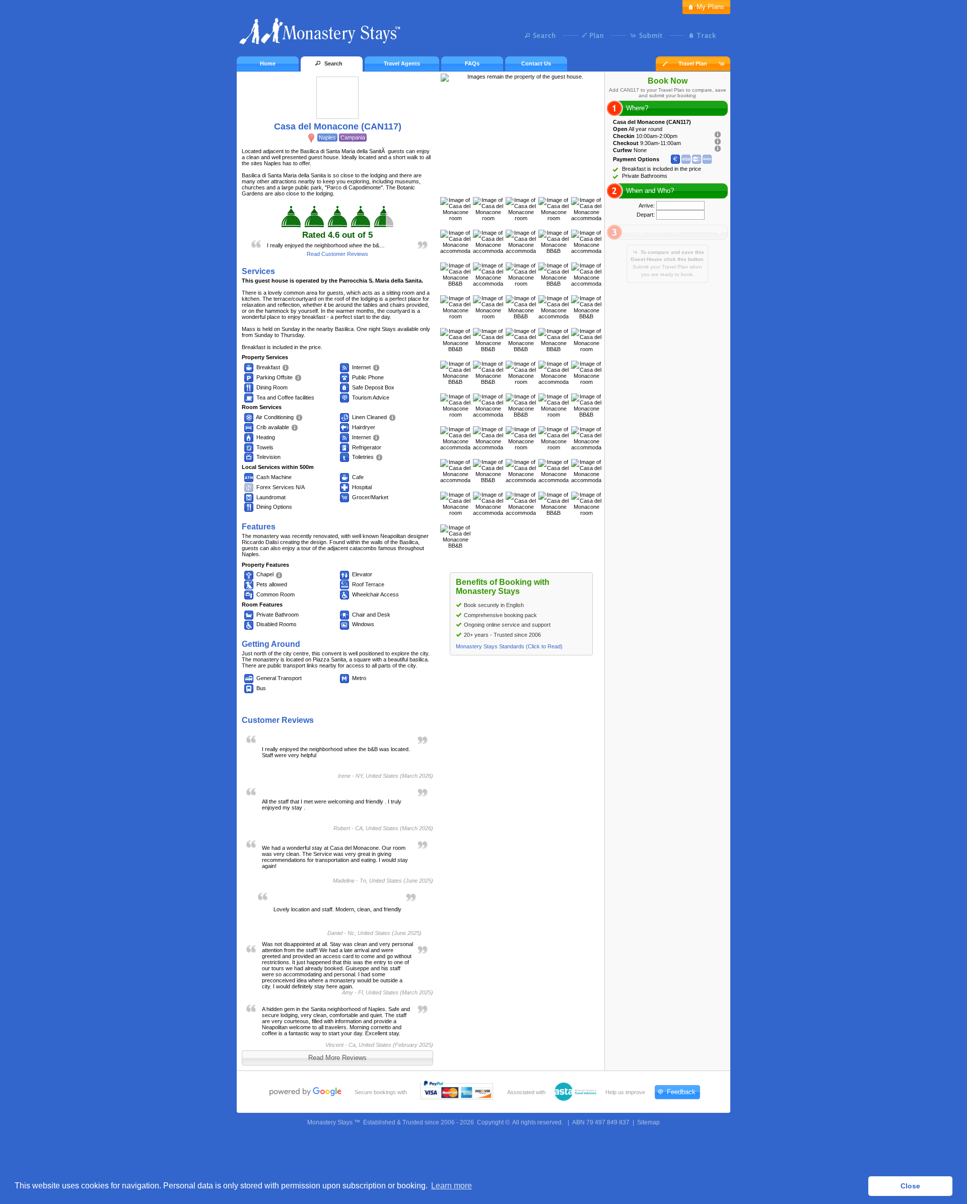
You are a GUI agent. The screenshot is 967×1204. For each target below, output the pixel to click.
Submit (648, 35)
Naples (327, 138)
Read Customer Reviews (337, 254)
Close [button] (910, 1186)
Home (267, 63)
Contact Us (536, 63)
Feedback (681, 1092)
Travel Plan (692, 63)
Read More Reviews (337, 1057)
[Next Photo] (531, 186)
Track (701, 35)
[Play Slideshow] (521, 186)
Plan (595, 35)
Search (542, 35)
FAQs (472, 63)
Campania (352, 138)
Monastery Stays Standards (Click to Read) (509, 646)
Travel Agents (402, 63)
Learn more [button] (451, 1185)
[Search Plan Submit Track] (483, 36)
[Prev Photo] (510, 186)
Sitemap (648, 1122)
